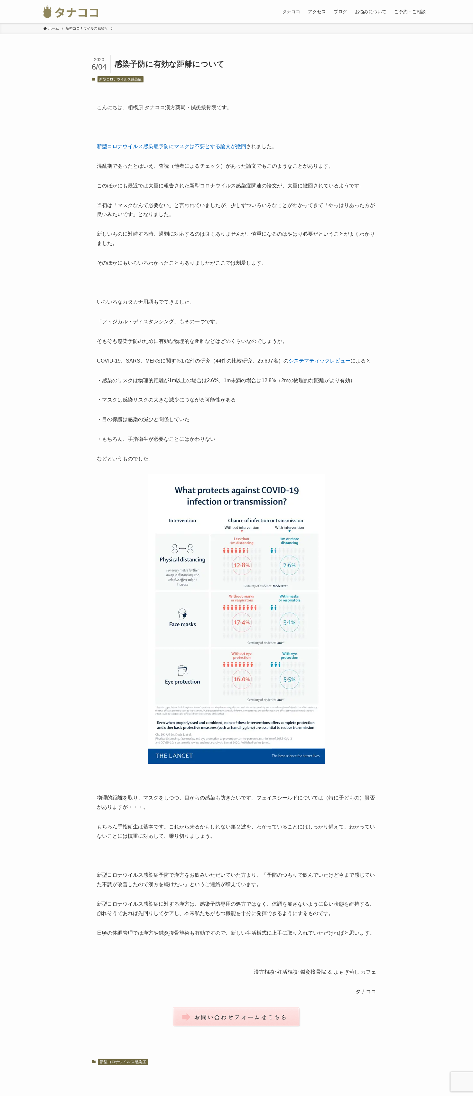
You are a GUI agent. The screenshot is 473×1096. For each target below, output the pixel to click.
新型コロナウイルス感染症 (120, 79)
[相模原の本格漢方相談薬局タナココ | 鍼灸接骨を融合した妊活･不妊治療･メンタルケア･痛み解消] (70, 11)
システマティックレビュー (319, 361)
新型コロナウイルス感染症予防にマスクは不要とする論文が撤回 (171, 146)
